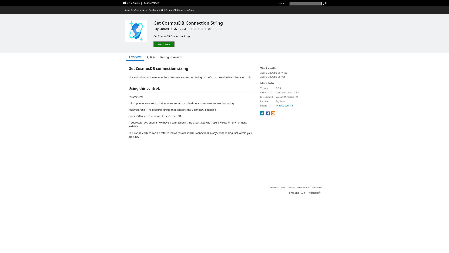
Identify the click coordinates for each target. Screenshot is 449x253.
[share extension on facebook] (268, 114)
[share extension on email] (273, 114)
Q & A (151, 57)
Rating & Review (171, 57)
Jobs (283, 187)
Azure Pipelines (150, 9)
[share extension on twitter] (262, 114)
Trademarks (316, 187)
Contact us (274, 187)
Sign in (281, 3)
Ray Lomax (161, 29)
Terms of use (303, 187)
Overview (135, 57)
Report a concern (284, 105)
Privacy (291, 187)
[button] (164, 44)
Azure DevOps (132, 9)
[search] (324, 3)
